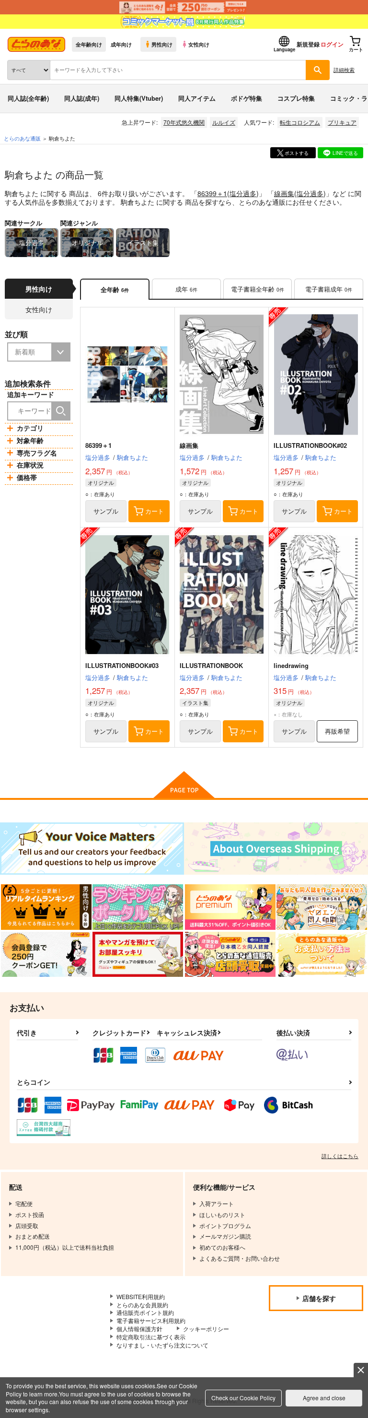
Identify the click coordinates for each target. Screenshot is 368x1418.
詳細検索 (344, 69)
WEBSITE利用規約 (140, 1296)
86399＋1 (212, 193)
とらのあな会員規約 (142, 1305)
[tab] (186, 289)
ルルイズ (223, 122)
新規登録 (308, 44)
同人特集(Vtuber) (139, 98)
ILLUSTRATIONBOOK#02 (310, 445)
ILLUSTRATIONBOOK (211, 665)
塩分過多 (243, 193)
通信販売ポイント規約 (145, 1312)
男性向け (161, 44)
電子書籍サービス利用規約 (150, 1320)
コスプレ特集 (296, 98)
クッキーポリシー (206, 1328)
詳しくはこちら (340, 1156)
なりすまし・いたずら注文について (162, 1345)
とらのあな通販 (22, 138)
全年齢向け (89, 44)
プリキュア (342, 122)
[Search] (60, 411)
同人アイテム (197, 98)
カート (154, 511)
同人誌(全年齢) (28, 98)
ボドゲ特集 (246, 98)
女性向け (198, 44)
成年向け (121, 44)
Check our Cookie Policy (243, 1398)
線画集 (284, 193)
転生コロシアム (300, 122)
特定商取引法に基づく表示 (150, 1337)
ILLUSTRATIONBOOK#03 (122, 665)
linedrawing (291, 665)
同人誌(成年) (81, 98)
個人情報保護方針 (139, 1328)
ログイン (332, 44)
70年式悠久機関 (184, 122)
